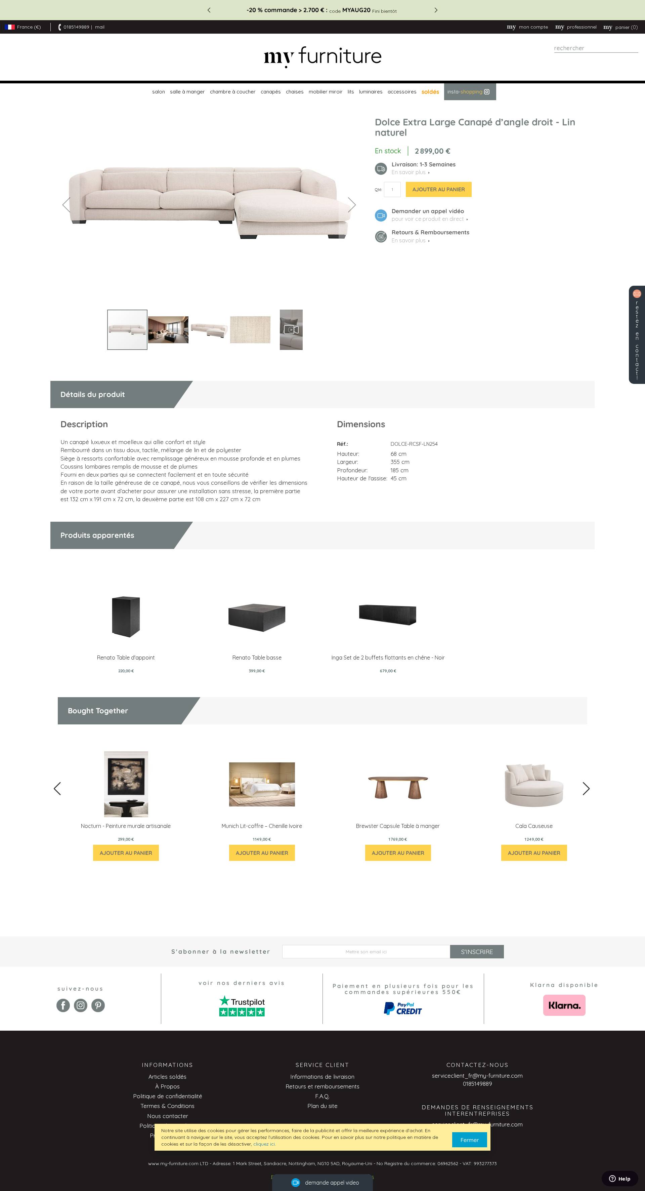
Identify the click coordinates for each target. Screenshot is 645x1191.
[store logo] (322, 57)
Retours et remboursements (322, 1086)
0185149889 (76, 27)
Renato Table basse (257, 657)
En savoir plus (409, 240)
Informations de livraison (322, 1076)
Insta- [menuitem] (464, 91)
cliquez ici (264, 1144)
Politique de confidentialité (167, 1096)
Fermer (470, 1140)
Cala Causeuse (534, 826)
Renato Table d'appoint (126, 657)
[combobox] (596, 48)
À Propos (167, 1086)
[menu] (322, 91)
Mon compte (533, 27)
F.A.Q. (322, 1096)
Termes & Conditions (167, 1105)
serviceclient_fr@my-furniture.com (477, 1075)
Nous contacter (167, 1115)
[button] (66, 204)
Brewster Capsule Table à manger (398, 826)
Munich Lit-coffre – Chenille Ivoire (262, 826)
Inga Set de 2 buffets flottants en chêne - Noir (388, 657)
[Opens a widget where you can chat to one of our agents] (619, 1179)
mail (99, 27)
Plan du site (322, 1105)
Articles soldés (167, 1076)
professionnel (582, 27)
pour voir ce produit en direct (428, 218)
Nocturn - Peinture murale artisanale (126, 826)
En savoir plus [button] (409, 172)
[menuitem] (158, 91)
